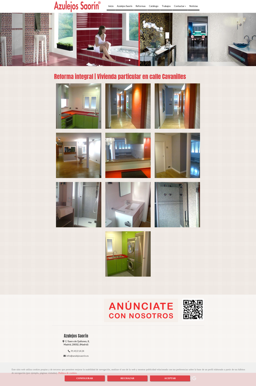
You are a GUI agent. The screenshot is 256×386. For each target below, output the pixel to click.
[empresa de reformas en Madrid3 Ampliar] (177, 106)
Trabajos (166, 6)
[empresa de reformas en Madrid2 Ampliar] (128, 106)
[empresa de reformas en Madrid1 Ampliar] (78, 106)
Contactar (179, 6)
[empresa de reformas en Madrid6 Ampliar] (177, 155)
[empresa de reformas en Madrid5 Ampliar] (128, 155)
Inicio (111, 6)
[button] (19, 39)
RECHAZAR (127, 378)
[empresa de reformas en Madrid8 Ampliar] (128, 204)
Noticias (193, 6)
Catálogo (153, 6)
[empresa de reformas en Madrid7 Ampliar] (78, 204)
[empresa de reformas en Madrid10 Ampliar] (128, 254)
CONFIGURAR (84, 378)
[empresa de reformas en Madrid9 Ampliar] (177, 204)
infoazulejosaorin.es (78, 355)
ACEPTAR (170, 378)
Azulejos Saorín (124, 6)
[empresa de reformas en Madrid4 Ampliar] (78, 155)
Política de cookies (67, 373)
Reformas (141, 6)
